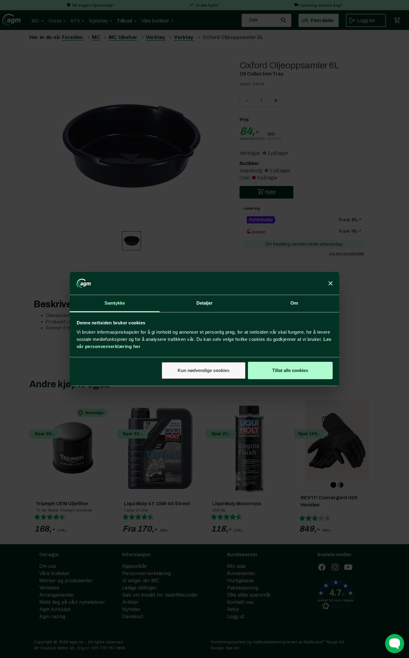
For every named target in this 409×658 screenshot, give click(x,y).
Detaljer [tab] (204, 302)
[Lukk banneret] (330, 283)
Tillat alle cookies (290, 370)
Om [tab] (294, 302)
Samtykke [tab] (114, 302)
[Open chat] (394, 643)
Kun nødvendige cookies (203, 370)
